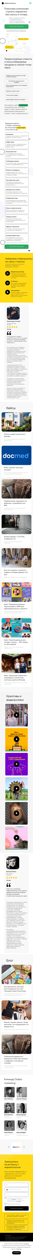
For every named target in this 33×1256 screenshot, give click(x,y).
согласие (14, 1199)
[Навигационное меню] (30, 3)
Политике (18, 1201)
